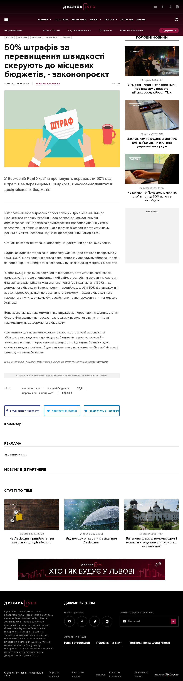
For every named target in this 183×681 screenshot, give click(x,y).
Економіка (78, 19)
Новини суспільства (44, 37)
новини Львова (29, 672)
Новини (43, 19)
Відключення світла (79, 30)
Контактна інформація (115, 674)
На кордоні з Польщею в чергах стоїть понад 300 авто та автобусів (152, 196)
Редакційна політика (78, 674)
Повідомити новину (141, 674)
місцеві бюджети (58, 388)
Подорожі (135, 504)
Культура (126, 19)
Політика (61, 19)
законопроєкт (31, 388)
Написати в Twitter (64, 410)
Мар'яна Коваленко (48, 83)
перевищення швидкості (38, 393)
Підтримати (169, 30)
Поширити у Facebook (24, 410)
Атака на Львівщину (132, 30)
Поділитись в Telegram (104, 410)
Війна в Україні (51, 30)
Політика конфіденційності (149, 643)
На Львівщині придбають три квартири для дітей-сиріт (31, 540)
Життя (109, 19)
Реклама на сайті (109, 643)
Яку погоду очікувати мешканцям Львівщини (91, 540)
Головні (135, 159)
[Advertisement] (152, 237)
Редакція (101, 674)
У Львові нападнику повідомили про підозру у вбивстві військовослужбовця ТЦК (152, 88)
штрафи (66, 393)
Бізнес (94, 19)
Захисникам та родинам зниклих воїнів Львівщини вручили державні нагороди (152, 142)
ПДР (79, 388)
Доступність (105, 30)
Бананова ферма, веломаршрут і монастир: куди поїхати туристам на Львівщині (151, 542)
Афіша (141, 19)
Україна (65, 37)
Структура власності (53, 674)
